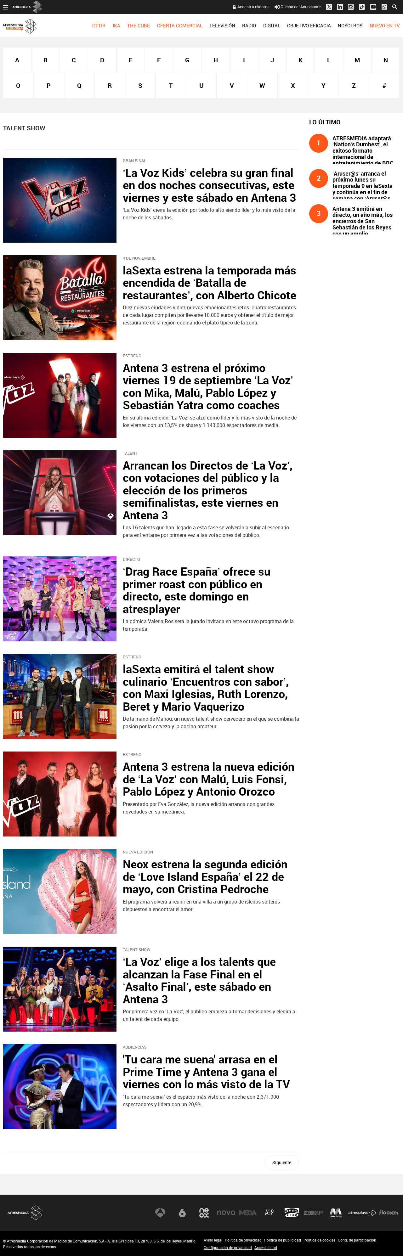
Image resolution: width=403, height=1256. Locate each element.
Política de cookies (319, 1239)
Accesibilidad (265, 1247)
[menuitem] (99, 25)
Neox (204, 1213)
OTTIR (98, 25)
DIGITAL (271, 25)
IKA (116, 25)
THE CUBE (138, 25)
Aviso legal (213, 1239)
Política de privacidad (243, 1239)
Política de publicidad (282, 1239)
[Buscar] (395, 6)
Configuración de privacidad (228, 1247)
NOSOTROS (350, 25)
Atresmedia (25, 1213)
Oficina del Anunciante (301, 6)
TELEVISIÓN (222, 25)
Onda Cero (291, 1213)
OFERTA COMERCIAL (179, 25)
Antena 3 (160, 1213)
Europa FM (313, 1213)
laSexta (182, 1213)
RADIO (249, 25)
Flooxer (388, 1213)
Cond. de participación (357, 1239)
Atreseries (269, 1213)
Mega (248, 1213)
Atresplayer (362, 1213)
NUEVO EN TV (385, 25)
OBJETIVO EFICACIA (309, 25)
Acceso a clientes (253, 6)
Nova (226, 1213)
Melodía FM (335, 1213)
